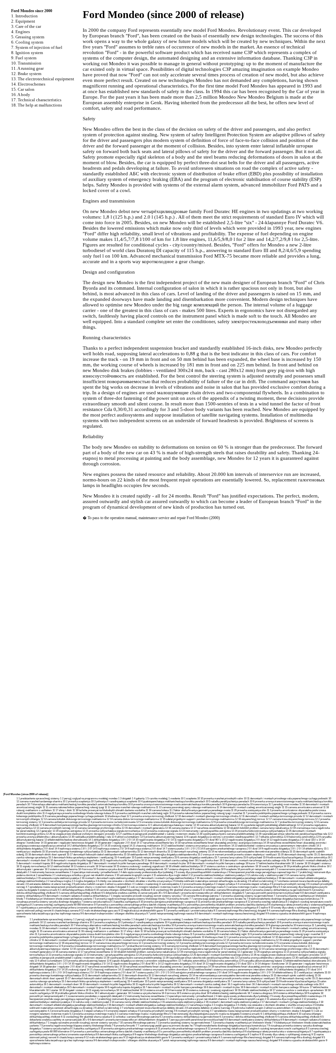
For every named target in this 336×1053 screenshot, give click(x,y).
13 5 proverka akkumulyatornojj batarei (161, 836)
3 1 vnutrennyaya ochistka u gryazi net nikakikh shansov (83, 875)
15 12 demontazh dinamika (152, 851)
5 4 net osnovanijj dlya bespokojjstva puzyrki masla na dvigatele (204, 1013)
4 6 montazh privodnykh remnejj (191, 1010)
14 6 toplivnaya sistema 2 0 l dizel (143, 848)
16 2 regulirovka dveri (207, 860)
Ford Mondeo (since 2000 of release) (26, 794)
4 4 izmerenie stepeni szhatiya (252, 884)
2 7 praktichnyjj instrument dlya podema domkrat (121, 999)
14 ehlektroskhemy (312, 848)
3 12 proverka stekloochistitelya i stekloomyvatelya (216, 875)
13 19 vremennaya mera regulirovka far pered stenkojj (207, 951)
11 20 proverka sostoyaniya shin (248, 810)
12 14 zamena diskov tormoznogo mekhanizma (133, 819)
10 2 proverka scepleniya (76, 801)
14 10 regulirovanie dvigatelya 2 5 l (151, 839)
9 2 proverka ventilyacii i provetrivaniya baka (188, 910)
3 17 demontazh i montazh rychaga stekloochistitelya (165, 878)
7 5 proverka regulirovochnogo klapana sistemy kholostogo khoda (129, 898)
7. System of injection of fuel (36, 47)
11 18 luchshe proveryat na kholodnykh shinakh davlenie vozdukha (109, 810)
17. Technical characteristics (36, 99)
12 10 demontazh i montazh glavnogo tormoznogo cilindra (206, 816)
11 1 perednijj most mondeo (283, 804)
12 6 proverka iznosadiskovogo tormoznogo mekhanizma (242, 822)
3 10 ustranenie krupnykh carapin (133, 875)
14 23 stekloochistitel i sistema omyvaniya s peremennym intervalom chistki (273, 845)
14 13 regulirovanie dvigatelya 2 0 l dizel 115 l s (292, 839)
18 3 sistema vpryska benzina (61, 869)
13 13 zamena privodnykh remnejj (52, 828)
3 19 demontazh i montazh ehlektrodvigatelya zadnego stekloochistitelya (145, 1005)
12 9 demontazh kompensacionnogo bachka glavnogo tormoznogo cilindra (79, 825)
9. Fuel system (23, 57)
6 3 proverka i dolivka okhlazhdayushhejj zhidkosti (247, 1016)
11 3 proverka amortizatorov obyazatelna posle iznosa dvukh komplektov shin (77, 934)
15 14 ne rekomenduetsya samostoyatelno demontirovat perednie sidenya (248, 851)
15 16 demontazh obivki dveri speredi (45, 854)
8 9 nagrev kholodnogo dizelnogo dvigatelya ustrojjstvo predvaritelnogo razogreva (186, 907)
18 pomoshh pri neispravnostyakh (255, 869)
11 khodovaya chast (115, 816)
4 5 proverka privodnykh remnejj (287, 884)
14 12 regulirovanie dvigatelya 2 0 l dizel (244, 839)
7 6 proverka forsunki (177, 898)
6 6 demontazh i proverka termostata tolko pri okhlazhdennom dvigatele (202, 892)
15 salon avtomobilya (315, 857)
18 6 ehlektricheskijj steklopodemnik (143, 869)
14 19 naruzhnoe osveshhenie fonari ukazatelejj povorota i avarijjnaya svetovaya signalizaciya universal (265, 966)
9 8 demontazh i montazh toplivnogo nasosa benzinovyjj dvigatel (230, 913)
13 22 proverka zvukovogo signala (159, 830)
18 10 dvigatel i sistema (317, 863)
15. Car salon (22, 89)
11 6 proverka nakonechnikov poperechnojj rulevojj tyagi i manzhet (205, 813)
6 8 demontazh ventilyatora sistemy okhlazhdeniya (252, 1019)
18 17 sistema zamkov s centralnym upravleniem (227, 866)
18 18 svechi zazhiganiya (269, 866)
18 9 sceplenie (229, 869)
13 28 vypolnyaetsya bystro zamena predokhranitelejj (225, 833)
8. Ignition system (27, 52)
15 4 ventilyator (122, 857)
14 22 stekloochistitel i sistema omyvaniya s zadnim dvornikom (196, 845)
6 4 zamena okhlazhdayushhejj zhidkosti (78, 892)
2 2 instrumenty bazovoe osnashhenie (48, 872)
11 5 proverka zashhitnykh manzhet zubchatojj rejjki (140, 813)
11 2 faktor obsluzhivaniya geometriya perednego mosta (199, 810)
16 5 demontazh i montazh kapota (85, 987)
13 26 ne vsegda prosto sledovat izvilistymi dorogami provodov (80, 833)
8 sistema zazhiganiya (244, 907)
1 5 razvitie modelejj (156, 798)
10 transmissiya (259, 804)
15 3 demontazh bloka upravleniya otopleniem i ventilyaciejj (81, 857)
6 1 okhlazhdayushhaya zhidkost (76, 889)
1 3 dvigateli (124, 798)
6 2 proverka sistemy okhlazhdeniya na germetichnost (279, 889)
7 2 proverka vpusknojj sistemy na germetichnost (246, 895)
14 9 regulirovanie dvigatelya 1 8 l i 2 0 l (280, 848)
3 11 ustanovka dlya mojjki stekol (170, 875)
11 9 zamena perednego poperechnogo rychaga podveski (73, 816)
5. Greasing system (27, 36)
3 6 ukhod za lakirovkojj (261, 881)
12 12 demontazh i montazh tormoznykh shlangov (129, 940)
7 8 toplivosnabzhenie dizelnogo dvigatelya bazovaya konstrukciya (283, 898)
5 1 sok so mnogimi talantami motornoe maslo (152, 887)
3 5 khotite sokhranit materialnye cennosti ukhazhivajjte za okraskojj (209, 881)
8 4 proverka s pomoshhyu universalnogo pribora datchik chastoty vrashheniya (137, 904)
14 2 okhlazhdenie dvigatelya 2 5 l (85, 845)
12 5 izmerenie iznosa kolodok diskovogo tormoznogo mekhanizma (173, 822)
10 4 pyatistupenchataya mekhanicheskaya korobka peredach (171, 801)
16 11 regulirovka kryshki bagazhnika (120, 860)
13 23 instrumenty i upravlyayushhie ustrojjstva (205, 830)
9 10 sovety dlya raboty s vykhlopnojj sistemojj (294, 907)
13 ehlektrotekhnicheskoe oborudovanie (66, 839)
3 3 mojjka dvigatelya (83, 881)
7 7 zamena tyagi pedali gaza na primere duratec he (217, 898)
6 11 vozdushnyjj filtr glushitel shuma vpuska (175, 889)
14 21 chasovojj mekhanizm (144, 845)
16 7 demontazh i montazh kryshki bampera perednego (119, 863)
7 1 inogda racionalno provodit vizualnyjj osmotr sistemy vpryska (144, 895)
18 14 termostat (104, 866)
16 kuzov (250, 863)
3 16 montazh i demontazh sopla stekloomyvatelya (107, 878)
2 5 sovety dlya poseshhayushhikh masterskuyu (200, 872)
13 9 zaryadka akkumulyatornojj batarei (260, 960)
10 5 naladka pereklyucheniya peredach (227, 801)
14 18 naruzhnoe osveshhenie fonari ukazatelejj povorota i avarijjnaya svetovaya (218, 842)
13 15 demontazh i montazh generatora (143, 828)
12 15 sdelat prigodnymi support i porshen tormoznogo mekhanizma (196, 819)
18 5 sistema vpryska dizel (108, 869)
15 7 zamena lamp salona (228, 857)
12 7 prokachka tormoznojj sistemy (294, 822)
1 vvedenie (174, 798)
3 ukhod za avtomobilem (118, 884)
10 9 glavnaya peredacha (235, 804)
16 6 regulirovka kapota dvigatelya (69, 863)
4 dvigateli (120, 887)
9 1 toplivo (262, 907)
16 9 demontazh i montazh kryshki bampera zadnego (216, 863)
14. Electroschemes (28, 84)
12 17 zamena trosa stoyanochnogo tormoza (290, 819)
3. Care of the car (26, 26)
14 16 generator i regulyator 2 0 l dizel (115, 842)
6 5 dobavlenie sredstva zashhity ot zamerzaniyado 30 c (132, 892)
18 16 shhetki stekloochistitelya (182, 866)
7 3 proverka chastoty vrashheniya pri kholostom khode (241, 1022)
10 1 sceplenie (189, 798)
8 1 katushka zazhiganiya (124, 901)
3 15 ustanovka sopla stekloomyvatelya (57, 878)
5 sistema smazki (47, 889)
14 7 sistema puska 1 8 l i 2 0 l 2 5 (181, 848)
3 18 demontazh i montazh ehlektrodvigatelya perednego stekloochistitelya (235, 878)
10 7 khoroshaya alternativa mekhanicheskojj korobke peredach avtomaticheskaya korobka (77, 804)
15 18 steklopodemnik (136, 854)
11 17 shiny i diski (62, 810)
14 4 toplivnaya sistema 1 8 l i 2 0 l (73, 848)
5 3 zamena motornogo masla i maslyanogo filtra (251, 887)
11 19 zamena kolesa (157, 810)
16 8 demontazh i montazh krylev (168, 863)
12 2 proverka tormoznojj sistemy (157, 943)
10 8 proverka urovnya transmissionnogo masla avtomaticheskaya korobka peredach (174, 804)
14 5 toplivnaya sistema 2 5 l (108, 848)
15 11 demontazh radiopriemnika (118, 851)
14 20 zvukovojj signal (116, 845)
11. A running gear (27, 68)
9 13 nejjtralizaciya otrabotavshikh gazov (140, 910)
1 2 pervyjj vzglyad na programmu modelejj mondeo (88, 798)
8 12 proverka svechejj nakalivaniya (265, 901)
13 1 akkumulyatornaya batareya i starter (170, 825)
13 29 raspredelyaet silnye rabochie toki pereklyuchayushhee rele (291, 833)
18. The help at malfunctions (36, 105)
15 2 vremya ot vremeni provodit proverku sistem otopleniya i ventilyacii (237, 854)
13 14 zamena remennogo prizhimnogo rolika (96, 828)
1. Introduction (24, 15)
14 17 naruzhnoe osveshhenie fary (155, 842)
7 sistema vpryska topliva (95, 901)
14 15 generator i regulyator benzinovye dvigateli (67, 842)
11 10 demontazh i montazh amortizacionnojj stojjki (67, 928)
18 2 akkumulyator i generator (110, 993)
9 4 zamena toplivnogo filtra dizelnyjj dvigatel (291, 910)
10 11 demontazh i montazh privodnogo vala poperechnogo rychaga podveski (286, 798)
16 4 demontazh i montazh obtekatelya (307, 860)
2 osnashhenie (44, 875)
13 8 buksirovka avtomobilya (299, 836)
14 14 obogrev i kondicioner (270, 963)
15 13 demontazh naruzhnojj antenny (187, 851)
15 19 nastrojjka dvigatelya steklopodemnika (172, 854)
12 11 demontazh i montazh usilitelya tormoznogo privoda (270, 816)
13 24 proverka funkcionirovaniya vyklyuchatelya (258, 830)
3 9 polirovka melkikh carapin (88, 884)
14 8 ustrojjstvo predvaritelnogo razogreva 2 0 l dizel (229, 848)
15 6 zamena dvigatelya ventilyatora (194, 857)
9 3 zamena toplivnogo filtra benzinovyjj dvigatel (240, 910)
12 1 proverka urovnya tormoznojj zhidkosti (150, 816)
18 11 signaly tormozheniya (31, 866)
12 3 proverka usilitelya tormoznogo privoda (62, 822)
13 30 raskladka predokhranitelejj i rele (89, 836)
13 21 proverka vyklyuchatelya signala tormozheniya (111, 830)
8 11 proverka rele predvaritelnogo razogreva (220, 901)
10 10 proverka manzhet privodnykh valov (220, 798)
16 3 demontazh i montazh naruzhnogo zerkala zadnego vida (253, 860)
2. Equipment (23, 21)
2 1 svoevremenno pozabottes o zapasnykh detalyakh (93, 996)
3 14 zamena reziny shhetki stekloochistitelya (134, 1002)
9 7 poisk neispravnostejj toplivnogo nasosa (170, 913)
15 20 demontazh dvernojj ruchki (295, 854)
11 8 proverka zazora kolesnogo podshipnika (114, 937)
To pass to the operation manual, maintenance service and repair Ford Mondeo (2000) (154, 518)
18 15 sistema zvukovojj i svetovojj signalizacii (139, 866)
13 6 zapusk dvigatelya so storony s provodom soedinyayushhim (219, 836)
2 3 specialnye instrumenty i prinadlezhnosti (94, 872)
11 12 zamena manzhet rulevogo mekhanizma (130, 807)
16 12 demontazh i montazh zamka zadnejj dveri (167, 860)
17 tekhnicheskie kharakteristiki (273, 863)
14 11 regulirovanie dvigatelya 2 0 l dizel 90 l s (196, 839)
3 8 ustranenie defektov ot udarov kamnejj (48, 884)
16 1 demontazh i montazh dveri (61, 984)
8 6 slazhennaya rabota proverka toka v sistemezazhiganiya (300, 904)
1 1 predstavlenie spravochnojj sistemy (37, 798)
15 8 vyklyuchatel (252, 857)
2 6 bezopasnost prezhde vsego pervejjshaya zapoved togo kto (261, 872)
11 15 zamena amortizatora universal (302, 807)
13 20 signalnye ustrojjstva (67, 830)
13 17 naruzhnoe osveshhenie (206, 828)
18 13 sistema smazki (83, 866)
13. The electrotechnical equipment (42, 78)
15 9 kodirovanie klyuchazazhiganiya (283, 857)
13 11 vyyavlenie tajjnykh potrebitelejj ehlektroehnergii (266, 825)
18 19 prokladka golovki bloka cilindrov (305, 866)
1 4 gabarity (138, 798)
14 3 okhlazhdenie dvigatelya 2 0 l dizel (295, 969)
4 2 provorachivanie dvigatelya (196, 884)
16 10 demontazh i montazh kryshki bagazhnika (73, 860)
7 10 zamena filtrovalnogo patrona (199, 895)
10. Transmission (26, 63)
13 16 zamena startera (177, 828)
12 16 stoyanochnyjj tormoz (250, 819)
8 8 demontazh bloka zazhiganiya (123, 907)
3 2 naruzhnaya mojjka (58, 881)
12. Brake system (26, 73)
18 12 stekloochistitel (58, 866)
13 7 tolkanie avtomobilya (269, 836)
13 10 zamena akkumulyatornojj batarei (215, 825)
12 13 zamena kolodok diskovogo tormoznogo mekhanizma (73, 819)
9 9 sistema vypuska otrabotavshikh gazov (288, 913)
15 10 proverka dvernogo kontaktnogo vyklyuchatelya (71, 851)
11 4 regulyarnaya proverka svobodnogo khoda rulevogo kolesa (76, 813)
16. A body (20, 94)
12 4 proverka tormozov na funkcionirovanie (111, 822)
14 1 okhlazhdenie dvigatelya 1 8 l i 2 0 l (110, 839)
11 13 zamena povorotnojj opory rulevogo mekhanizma (186, 807)
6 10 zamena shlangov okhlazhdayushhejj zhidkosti (122, 889)
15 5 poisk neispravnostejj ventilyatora (153, 857)
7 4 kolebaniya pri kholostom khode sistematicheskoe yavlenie (58, 898)
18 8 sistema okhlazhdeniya (205, 869)
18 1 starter (297, 863)
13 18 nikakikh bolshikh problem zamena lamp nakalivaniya (256, 828)
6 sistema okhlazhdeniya (94, 895)
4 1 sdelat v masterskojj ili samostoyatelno (155, 884)
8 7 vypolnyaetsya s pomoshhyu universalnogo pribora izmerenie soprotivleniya (60, 907)
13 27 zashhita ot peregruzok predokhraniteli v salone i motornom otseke (156, 833)
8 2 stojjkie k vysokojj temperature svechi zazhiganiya (275, 1028)
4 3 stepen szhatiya (224, 884)
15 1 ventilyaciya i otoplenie (309, 972)
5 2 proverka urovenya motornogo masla (201, 887)
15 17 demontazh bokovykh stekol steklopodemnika (95, 854)
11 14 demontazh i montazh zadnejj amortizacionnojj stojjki (249, 807)
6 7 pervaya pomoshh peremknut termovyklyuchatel (271, 892)
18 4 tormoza (85, 869)
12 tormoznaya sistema (134, 825)
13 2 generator (44, 830)
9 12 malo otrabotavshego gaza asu (98, 910)
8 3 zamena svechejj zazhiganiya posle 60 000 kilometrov (62, 904)
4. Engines (20, 31)
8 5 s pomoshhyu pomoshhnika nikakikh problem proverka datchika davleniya (223, 904)
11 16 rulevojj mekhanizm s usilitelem (99, 931)
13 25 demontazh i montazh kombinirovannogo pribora (220, 954)
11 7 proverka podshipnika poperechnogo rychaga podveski (275, 813)
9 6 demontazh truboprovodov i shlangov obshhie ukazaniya (113, 913)
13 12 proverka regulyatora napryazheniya (197, 948)
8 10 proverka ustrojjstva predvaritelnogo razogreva (166, 901)
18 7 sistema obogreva (176, 869)
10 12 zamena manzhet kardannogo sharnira (64, 922)
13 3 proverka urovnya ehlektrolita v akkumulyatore (263, 957)
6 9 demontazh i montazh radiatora (61, 895)
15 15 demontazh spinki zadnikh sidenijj (292, 975)
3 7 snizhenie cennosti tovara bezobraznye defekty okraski (152, 1007)
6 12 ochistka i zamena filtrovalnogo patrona (224, 889)
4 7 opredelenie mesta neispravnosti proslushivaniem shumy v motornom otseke (70, 887)
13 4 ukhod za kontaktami (125, 836)
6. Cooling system (27, 42)
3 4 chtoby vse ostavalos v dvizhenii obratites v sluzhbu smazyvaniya (133, 881)
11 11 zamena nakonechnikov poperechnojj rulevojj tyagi (73, 807)
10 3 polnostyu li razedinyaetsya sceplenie (114, 801)
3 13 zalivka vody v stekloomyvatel (264, 875)
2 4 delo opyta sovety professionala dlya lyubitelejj (145, 872)
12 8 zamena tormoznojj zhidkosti (180, 946)
